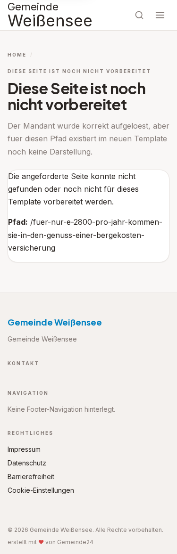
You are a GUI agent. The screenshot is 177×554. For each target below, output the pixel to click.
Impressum (24, 449)
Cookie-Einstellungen (41, 490)
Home (17, 54)
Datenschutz (27, 463)
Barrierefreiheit (31, 477)
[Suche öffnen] (139, 15)
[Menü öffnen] (160, 15)
